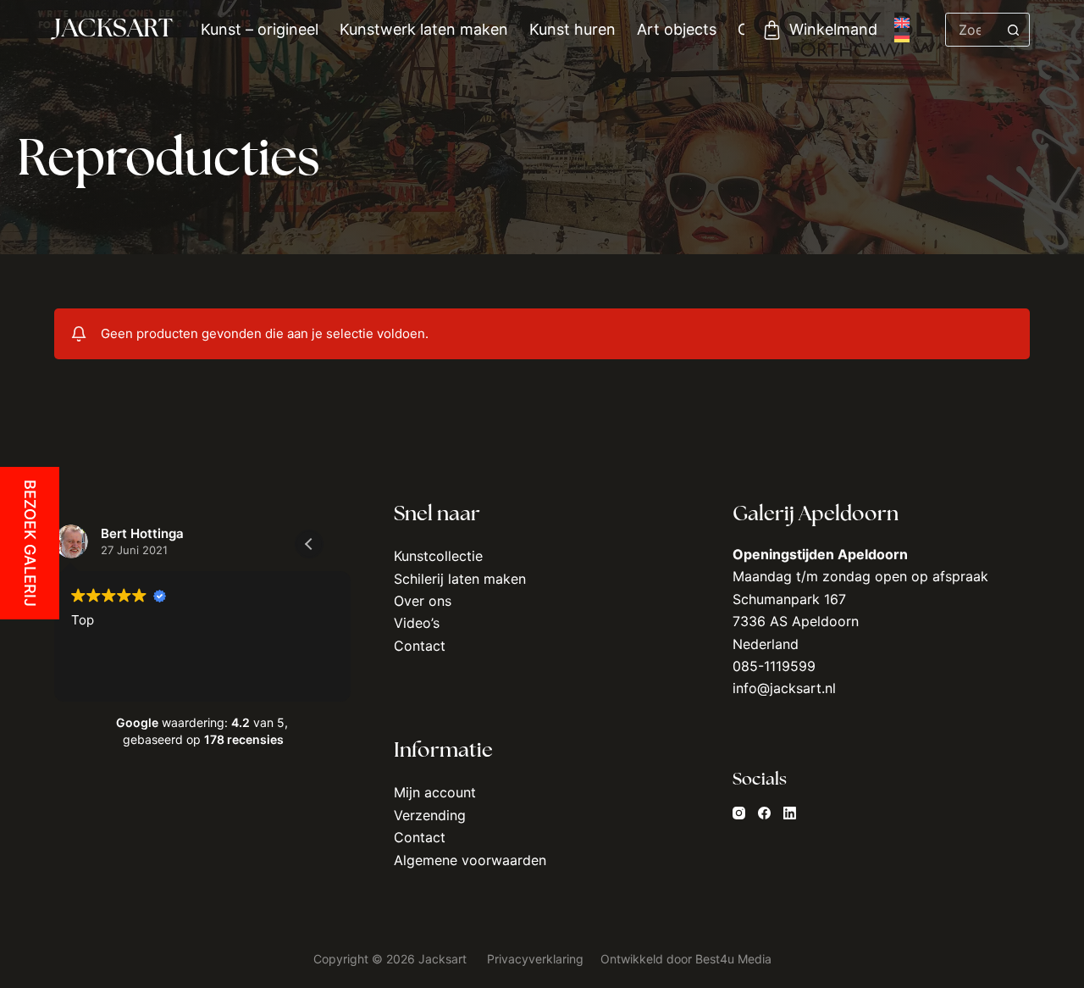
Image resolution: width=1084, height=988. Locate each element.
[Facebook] (764, 813)
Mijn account (435, 792)
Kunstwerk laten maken (424, 29)
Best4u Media (733, 959)
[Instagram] (739, 813)
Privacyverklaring (537, 959)
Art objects (676, 29)
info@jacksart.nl (784, 688)
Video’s (417, 622)
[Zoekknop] (1013, 30)
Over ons (422, 600)
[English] (902, 23)
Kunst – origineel (259, 29)
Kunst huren (572, 29)
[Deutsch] (902, 37)
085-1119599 (774, 666)
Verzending (430, 815)
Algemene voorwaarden (470, 860)
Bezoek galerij (30, 543)
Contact (419, 645)
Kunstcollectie (438, 555)
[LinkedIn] (789, 813)
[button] (309, 544)
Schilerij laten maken (460, 578)
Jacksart (113, 30)
